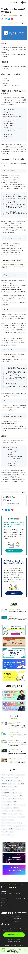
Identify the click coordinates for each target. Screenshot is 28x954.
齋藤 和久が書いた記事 (13, 503)
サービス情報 (11, 916)
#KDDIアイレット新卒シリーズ (8, 783)
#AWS (3, 774)
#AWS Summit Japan (6, 786)
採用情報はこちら (14, 593)
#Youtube (23, 805)
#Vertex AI (4, 817)
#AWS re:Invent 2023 (6, 808)
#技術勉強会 (16, 805)
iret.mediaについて (20, 896)
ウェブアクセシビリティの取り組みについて (11, 921)
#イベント (4, 798)
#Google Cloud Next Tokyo (8, 820)
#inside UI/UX (21, 783)
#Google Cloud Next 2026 (19, 826)
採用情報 (18, 916)
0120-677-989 (14, 940)
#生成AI (22, 774)
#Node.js (17, 23)
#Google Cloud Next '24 (7, 780)
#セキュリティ (18, 780)
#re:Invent (4, 777)
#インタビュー (12, 817)
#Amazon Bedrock (6, 789)
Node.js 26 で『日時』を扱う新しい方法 (17, 612)
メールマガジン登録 (20, 898)
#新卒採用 (4, 814)
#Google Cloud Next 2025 (7, 835)
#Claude (4, 826)
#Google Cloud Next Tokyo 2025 (16, 798)
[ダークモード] (22, 2)
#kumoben (4, 811)
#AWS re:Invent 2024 (6, 801)
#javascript (10, 23)
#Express (4, 23)
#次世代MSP (16, 808)
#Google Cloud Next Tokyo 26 (8, 823)
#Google (11, 814)
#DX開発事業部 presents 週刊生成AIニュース (11, 792)
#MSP (16, 777)
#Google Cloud (10, 774)
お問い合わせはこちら (14, 550)
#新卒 (14, 801)
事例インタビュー (5, 902)
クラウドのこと (4, 900)
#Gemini (11, 777)
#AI (13, 789)
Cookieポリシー (17, 918)
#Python (4, 829)
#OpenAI (11, 832)
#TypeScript (23, 23)
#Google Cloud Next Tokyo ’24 (15, 811)
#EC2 (23, 829)
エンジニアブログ (13, 15)
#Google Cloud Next (6, 805)
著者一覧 (18, 893)
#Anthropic (17, 829)
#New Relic (4, 832)
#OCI (16, 814)
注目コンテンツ (4, 905)
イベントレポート (5, 896)
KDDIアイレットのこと (6, 893)
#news (17, 774)
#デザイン (15, 795)
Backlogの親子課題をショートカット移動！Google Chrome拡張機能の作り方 (17, 619)
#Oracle (9, 826)
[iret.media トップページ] (8, 888)
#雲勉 (21, 795)
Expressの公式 (11, 474)
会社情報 (3, 916)
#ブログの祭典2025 (6, 795)
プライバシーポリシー (6, 918)
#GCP (21, 814)
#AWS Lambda (21, 817)
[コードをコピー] (25, 193)
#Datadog (19, 823)
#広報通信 (10, 829)
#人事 (14, 786)
